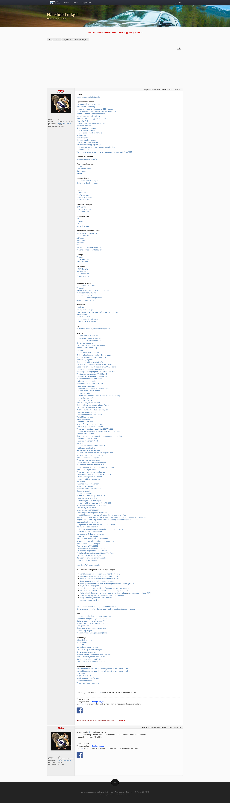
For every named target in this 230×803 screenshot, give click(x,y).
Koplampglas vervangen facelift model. (92, 512)
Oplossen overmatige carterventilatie (91, 558)
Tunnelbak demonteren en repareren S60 (93, 388)
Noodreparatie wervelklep (87, 348)
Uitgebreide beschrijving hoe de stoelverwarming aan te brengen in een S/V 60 (108, 519)
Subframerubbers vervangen (88, 479)
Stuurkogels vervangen (86, 386)
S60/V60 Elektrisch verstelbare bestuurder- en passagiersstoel (101, 515)
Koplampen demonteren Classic (89, 414)
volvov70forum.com (64, 123)
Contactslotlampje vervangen (88, 391)
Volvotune (80, 221)
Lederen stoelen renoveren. (88, 336)
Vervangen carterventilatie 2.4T (89, 340)
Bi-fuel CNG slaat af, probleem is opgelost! (93, 328)
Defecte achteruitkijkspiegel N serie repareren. (95, 541)
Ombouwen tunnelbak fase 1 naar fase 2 (93, 539)
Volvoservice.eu (83, 200)
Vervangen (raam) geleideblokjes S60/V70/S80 (95, 429)
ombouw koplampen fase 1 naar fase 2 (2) (93, 357)
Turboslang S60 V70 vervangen (89, 500)
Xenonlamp (81, 645)
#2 (180, 727)
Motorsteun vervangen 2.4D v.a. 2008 (91, 505)
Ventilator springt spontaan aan (93, 574)
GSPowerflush (82, 192)
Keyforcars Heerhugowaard (87, 183)
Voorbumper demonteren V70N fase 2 (92, 376)
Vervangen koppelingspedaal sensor (91, 472)
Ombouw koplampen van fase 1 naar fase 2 (94, 355)
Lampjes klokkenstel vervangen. (89, 555)
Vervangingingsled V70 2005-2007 (90, 250)
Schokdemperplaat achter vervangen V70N (94, 474)
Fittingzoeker (82, 642)
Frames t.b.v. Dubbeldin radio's (89, 247)
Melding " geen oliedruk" (90, 600)
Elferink (80, 166)
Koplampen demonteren (86, 412)
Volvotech (80, 288)
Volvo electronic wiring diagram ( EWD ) (92, 633)
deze (91, 732)
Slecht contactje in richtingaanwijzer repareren (95, 467)
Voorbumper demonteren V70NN (90, 379)
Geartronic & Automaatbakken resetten (92, 628)
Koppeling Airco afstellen (87, 498)
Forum (75, 2)
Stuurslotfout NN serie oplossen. (90, 531)
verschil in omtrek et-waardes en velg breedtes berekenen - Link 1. (103, 668)
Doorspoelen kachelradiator (88, 522)
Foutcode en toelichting (86, 106)
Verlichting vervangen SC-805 (88, 400)
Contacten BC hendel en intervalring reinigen (95, 453)
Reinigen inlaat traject (85, 309)
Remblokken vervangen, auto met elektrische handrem (98, 431)
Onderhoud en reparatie (86, 128)
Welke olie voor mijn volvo (87, 233)
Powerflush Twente (84, 197)
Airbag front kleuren (85, 422)
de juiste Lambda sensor (86, 140)
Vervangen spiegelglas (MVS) (139, 593)
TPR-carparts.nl (83, 235)
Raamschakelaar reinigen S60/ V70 (90, 465)
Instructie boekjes (84, 126)
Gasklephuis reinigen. (85, 443)
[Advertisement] (115, 70)
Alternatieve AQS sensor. (86, 321)
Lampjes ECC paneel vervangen (89, 649)
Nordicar (80, 243)
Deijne (79, 173)
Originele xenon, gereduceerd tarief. (91, 657)
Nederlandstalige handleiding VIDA (91, 621)
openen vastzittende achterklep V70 (91, 445)
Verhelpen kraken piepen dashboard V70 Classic (96, 553)
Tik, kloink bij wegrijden (89, 586)
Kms (78, 223)
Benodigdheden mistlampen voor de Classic (94, 654)
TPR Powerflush (83, 195)
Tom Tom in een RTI (84, 295)
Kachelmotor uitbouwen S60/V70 (90, 362)
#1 (180, 89)
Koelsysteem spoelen (85, 343)
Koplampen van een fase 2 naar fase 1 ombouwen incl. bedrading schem (106, 609)
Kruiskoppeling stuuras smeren (89, 477)
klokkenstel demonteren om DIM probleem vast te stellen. (100, 436)
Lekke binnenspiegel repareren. (89, 457)
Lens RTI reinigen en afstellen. (89, 403)
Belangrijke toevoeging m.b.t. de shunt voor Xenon (97, 371)
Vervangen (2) (128, 583)
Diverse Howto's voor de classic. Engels (92, 410)
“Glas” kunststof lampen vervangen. (91, 661)
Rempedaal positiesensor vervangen (91, 462)
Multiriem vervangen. (85, 486)
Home (66, 2)
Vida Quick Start (83, 626)
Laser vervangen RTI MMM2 (88, 510)
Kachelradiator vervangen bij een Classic (93, 405)
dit (101, 692)
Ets (78, 219)
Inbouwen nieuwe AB (85, 493)
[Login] (180, 2)
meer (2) (117, 574)
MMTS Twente (82, 262)
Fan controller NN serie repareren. (90, 534)
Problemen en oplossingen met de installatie (94, 618)
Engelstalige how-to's (85, 398)
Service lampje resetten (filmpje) (89, 133)
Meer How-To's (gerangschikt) (88, 565)
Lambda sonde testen (85, 434)
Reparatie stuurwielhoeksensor (89, 488)
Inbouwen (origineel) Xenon (88, 360)
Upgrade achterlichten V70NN (89, 659)
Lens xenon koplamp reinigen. (89, 543)
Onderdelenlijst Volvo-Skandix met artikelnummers (97, 111)
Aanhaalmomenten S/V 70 (87, 159)
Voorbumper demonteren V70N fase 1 (92, 374)
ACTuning (80, 238)
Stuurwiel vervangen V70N (87, 441)
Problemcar (81, 307)
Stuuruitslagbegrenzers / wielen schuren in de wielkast (102, 595)
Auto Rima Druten (84, 169)
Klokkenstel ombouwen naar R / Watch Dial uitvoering (98, 395)
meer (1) (109, 574)
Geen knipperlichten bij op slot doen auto (97, 581)
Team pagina (119, 792)
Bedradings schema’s (85, 135)
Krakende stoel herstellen (87, 381)
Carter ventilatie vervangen (87, 536)
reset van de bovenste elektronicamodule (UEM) (99, 578)
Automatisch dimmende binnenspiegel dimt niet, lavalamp (103, 593)
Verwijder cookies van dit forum (92, 792)
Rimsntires (81, 673)
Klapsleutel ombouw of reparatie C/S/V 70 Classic (96, 367)
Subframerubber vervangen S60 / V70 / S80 (94, 503)
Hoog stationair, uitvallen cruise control (96, 598)
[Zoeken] (175, 2)
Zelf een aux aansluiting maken (89, 297)
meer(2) (124, 590)
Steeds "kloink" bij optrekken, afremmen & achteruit (101, 588)
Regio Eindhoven (83, 226)
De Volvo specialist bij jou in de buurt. (92, 118)
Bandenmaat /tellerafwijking (88, 678)
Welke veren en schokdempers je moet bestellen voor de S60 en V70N (104, 152)
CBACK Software (125, 795)
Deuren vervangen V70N (86, 469)
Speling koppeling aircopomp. (89, 319)
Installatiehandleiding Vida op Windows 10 (94, 616)
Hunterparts (81, 171)
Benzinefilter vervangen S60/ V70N (90, 424)
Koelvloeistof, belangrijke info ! (89, 104)
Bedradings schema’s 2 (86, 137)
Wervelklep (81, 481)
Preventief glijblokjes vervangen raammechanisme (97, 606)
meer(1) (126, 588)
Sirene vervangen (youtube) (110, 583)
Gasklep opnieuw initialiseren (88, 450)
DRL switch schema (84, 640)
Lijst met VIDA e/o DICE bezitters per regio (93, 623)
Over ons (129, 792)
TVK (78, 245)
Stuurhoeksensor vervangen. (88, 484)
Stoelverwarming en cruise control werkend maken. (97, 312)
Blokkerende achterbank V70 (88, 527)
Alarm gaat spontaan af (89, 583)
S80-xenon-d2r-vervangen (87, 560)
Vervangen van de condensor (88, 460)
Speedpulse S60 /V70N (86, 286)
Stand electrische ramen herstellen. (91, 345)
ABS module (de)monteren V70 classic (92, 551)
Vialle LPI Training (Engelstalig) (89, 145)
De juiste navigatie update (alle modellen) (93, 290)
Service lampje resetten (86, 130)
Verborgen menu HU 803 (86, 293)
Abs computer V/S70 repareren (89, 407)
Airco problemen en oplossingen (90, 455)
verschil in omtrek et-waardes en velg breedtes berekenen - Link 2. (103, 671)
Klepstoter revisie (84, 491)
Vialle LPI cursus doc (85, 417)
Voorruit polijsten (83, 317)
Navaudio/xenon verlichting (88, 647)
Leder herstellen (83, 419)
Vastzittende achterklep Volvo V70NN (91, 496)
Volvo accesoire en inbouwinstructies (91, 123)
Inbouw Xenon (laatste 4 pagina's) (90, 369)
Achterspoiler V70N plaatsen (88, 352)
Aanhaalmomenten (84, 680)
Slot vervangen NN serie (86, 508)
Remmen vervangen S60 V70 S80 (90, 383)
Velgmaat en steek (84, 676)
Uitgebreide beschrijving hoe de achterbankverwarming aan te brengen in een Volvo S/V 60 (113, 517)
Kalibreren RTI (82, 350)
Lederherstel (82, 314)
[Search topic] (179, 48)
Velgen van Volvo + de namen (88, 683)
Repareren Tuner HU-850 (87, 438)
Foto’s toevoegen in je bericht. (88, 97)
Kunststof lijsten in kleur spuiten (90, 426)
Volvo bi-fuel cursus (84, 149)
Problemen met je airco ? (86, 448)
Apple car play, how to (85, 300)
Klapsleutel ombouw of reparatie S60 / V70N (94, 364)
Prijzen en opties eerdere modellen (91, 114)
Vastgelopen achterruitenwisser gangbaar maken (96, 524)
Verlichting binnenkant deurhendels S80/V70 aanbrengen (100, 529)
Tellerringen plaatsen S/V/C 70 (89, 338)
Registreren (86, 2)
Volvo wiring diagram (85, 630)
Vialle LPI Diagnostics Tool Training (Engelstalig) (96, 147)
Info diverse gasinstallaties (87, 142)
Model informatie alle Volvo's (88, 116)
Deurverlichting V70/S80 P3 (87, 546)
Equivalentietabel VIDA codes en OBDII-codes (95, 109)
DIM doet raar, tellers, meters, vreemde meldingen (100, 590)
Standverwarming (84, 393)
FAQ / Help (109, 792)
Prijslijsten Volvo (83, 121)
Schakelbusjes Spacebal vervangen (91, 548)
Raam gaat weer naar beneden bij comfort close (99, 576)
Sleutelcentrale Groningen (87, 180)
